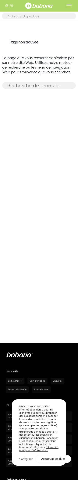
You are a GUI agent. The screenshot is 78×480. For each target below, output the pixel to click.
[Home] (39, 5)
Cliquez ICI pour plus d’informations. (38, 449)
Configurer (26, 459)
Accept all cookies (53, 459)
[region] (39, 432)
